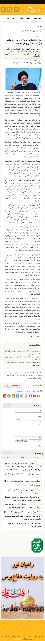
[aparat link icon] (34, 395)
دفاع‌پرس (17, 92)
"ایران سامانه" (17, 639)
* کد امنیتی (38, 437)
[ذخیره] (34, 30)
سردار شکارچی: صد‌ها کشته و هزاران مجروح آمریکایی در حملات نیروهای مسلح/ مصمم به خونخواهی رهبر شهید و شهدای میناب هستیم (23, 466)
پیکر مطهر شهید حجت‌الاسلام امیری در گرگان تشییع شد (23, 475)
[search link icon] (9, 395)
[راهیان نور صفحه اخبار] (22, 588)
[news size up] (22, 30)
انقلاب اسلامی (11, 375)
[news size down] (30, 30)
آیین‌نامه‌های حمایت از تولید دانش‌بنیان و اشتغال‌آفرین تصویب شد (22, 364)
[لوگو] (34, 14)
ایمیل (39, 416)
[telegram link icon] (17, 395)
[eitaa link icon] (26, 395)
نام (40, 411)
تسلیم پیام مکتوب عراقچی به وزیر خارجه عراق (22, 512)
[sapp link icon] (30, 395)
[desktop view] (16, 10)
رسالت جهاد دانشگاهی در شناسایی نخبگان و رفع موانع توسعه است (22, 358)
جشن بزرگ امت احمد (31, 485)
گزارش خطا (35, 385)
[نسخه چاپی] (40, 30)
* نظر (39, 421)
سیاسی (39, 26)
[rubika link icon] (38, 395)
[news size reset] (27, 30)
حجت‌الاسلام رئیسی (26, 372)
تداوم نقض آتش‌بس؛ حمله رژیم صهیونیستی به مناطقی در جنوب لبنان (23, 517)
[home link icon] (4, 395)
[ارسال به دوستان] (37, 30)
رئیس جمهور (14, 372)
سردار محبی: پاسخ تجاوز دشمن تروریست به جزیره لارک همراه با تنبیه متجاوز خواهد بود (23, 505)
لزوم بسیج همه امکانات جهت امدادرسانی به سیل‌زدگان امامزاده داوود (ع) (22, 352)
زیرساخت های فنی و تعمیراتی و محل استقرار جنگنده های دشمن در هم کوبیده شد (23, 498)
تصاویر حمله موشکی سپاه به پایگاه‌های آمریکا (22, 481)
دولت (29, 378)
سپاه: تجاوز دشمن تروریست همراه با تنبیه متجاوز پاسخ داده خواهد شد (24, 491)
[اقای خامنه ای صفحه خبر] (37, 545)
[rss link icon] (13, 395)
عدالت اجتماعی (37, 378)
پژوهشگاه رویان (21, 375)
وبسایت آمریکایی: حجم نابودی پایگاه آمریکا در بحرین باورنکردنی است (23, 524)
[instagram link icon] (21, 395)
